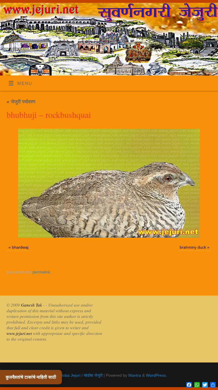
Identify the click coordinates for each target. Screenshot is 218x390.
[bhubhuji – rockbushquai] (109, 183)
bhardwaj (20, 247)
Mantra (134, 375)
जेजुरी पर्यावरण (21, 101)
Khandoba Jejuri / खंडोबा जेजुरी (76, 375)
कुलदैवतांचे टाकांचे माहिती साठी (31, 377)
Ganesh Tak (31, 305)
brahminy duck (193, 247)
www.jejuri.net (19, 333)
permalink (41, 272)
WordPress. (156, 375)
